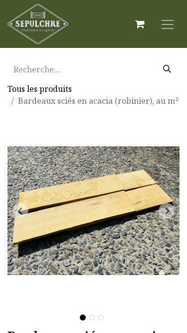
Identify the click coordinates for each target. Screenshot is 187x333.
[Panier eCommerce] (140, 24)
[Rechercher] (167, 69)
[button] (20, 211)
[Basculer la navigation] (168, 23)
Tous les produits (39, 88)
